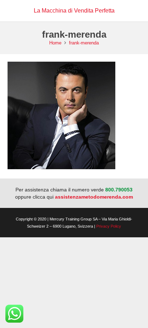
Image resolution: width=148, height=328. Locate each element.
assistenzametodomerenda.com (94, 197)
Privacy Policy (108, 226)
